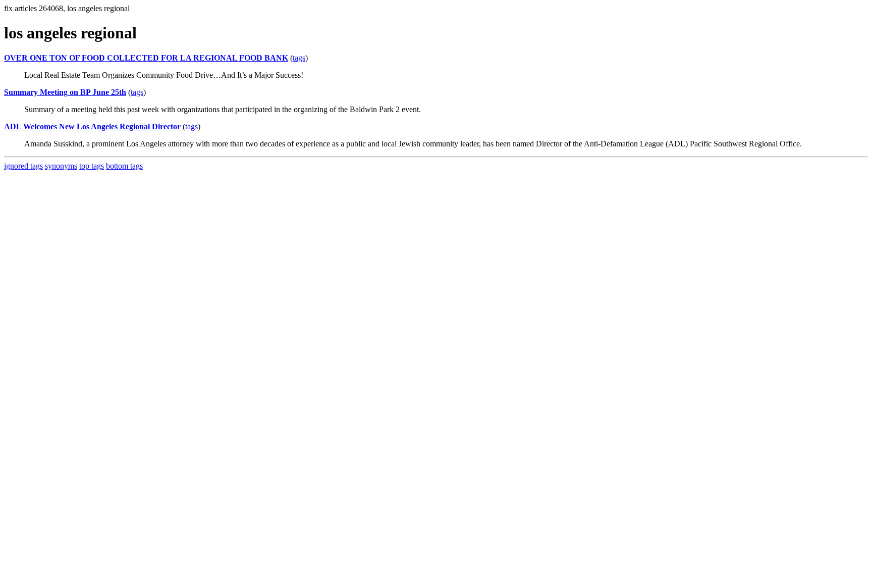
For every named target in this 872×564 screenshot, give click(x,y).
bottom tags (124, 166)
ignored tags (23, 166)
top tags (91, 166)
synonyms (61, 166)
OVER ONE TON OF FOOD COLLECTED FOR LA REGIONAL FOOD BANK (146, 58)
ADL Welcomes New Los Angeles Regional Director (92, 126)
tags (299, 58)
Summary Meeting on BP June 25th (65, 92)
